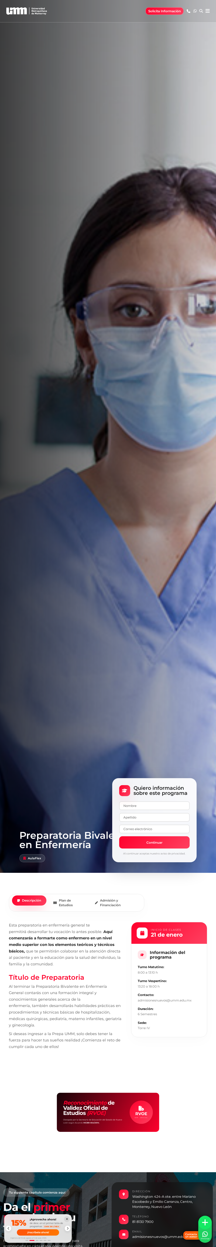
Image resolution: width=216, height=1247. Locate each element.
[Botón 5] (45, 1240)
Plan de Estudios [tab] (66, 902)
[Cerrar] (67, 1219)
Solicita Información (164, 11)
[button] (195, 11)
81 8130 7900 (143, 1222)
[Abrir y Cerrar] (205, 1222)
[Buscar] (201, 11)
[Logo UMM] (26, 11)
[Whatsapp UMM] (195, 11)
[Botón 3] (36, 1240)
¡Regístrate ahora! (38, 1233)
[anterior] (8, 1228)
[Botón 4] (41, 1240)
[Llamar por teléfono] (188, 11)
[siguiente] (67, 1228)
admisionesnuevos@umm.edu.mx (161, 1237)
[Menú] (207, 11)
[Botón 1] (27, 1240)
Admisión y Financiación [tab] (110, 902)
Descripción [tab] (31, 900)
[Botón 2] (31, 1240)
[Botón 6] (49, 1240)
